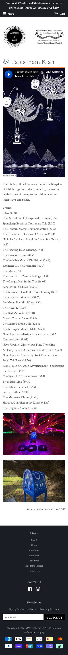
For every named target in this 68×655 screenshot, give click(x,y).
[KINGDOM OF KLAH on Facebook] (30, 589)
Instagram (34, 555)
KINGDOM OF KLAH (37, 628)
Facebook (34, 550)
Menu (10, 13)
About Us (34, 560)
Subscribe (54, 617)
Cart (62, 13)
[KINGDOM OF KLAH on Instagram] (38, 589)
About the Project (34, 565)
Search (34, 540)
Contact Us (34, 571)
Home (34, 545)
